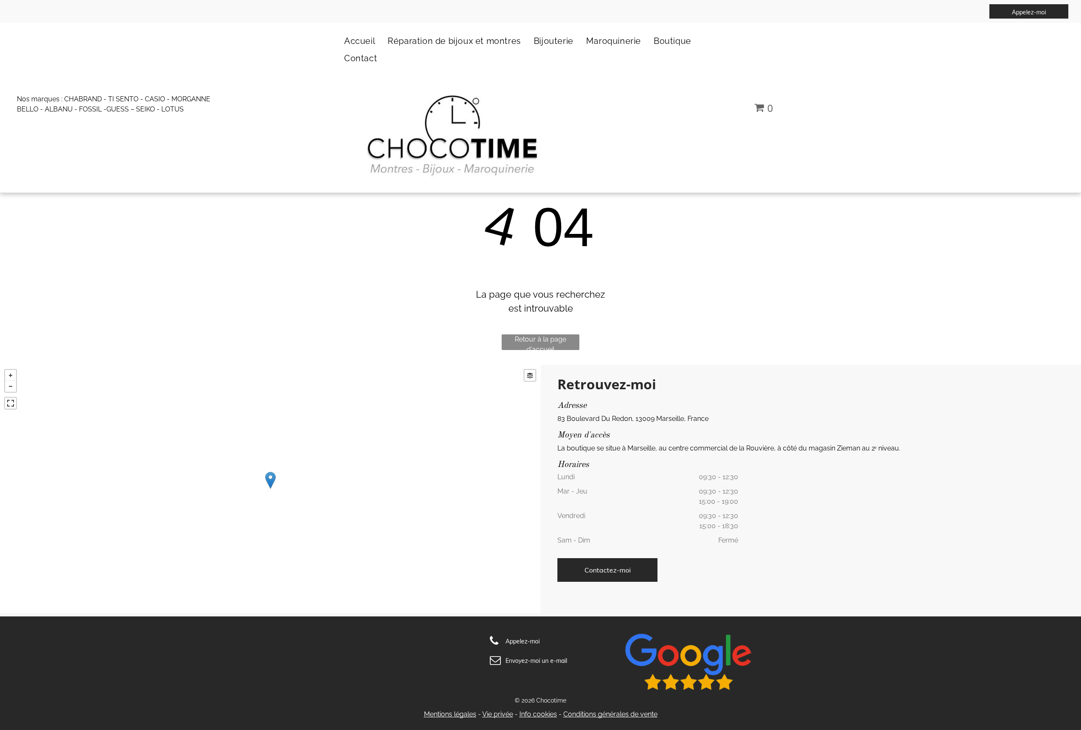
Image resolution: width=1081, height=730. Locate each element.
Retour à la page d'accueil (540, 342)
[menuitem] (359, 40)
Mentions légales (450, 714)
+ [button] (10, 375)
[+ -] (270, 489)
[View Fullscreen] (10, 403)
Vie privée (497, 714)
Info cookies (538, 714)
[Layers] (529, 375)
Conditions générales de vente (610, 714)
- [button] (10, 386)
